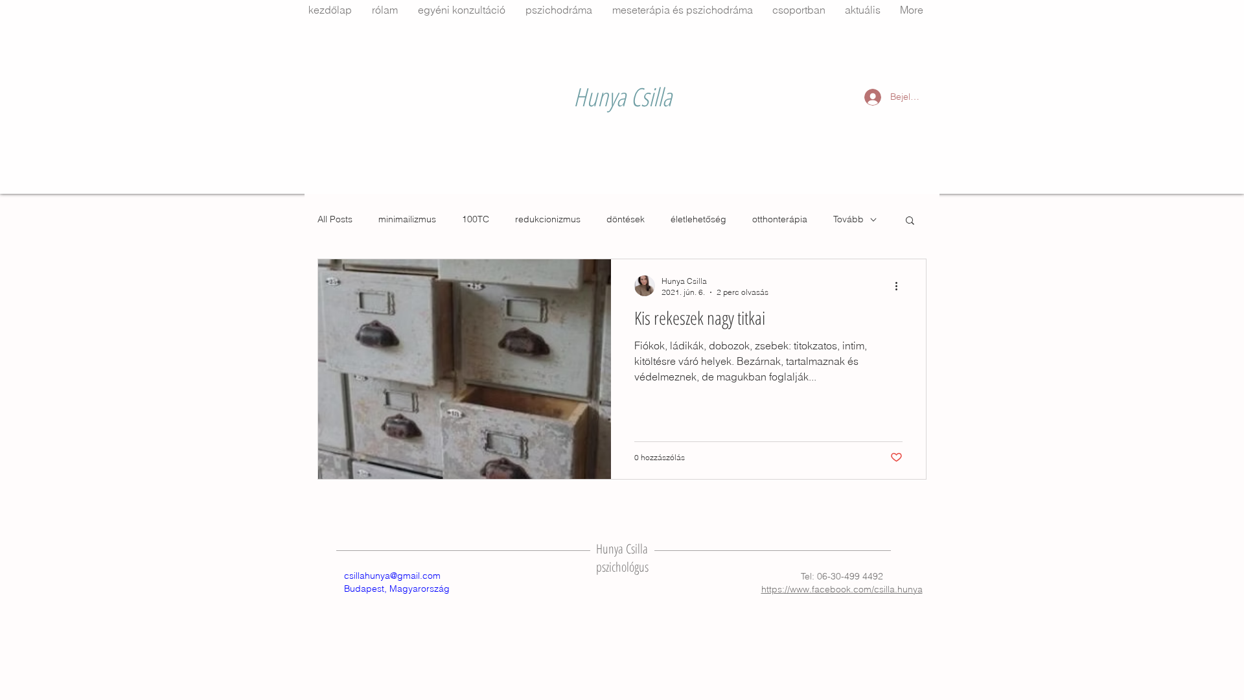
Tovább (848, 219)
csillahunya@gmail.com (392, 575)
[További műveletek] (900, 286)
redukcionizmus (548, 219)
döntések (625, 219)
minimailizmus (407, 219)
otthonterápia (779, 219)
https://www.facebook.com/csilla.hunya (842, 589)
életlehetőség (698, 219)
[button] (910, 221)
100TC (475, 219)
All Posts (334, 219)
